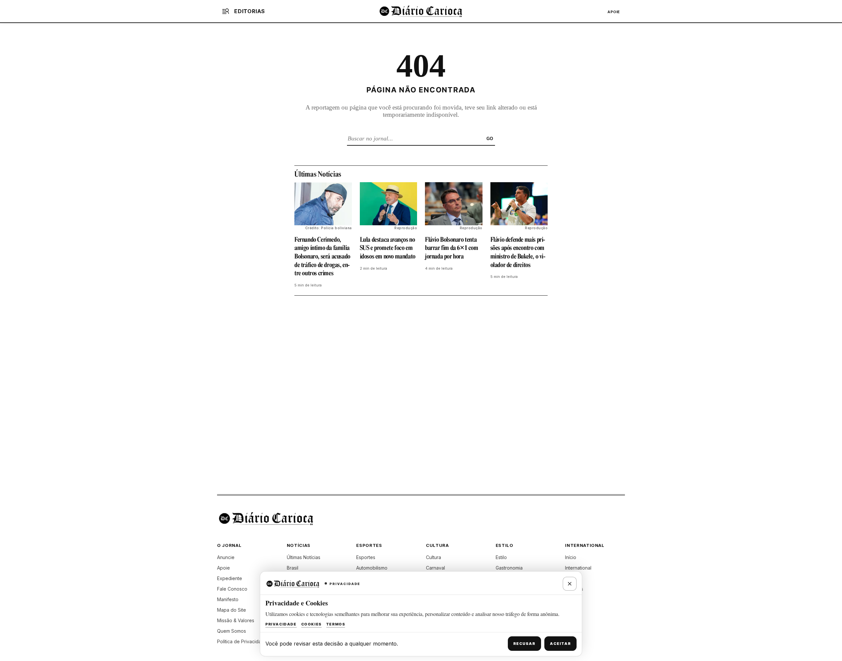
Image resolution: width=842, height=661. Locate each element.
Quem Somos (231, 631)
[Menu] (225, 11)
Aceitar (560, 643)
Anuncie (226, 557)
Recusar (524, 643)
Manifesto (227, 599)
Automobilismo (371, 568)
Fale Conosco (232, 589)
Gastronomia (509, 568)
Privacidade (281, 624)
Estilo (501, 557)
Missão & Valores (235, 620)
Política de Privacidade (242, 641)
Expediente (229, 578)
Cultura (433, 557)
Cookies (311, 624)
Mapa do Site (231, 610)
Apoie (613, 12)
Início (570, 557)
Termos (335, 624)
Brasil (292, 568)
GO (489, 138)
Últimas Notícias (303, 557)
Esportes (365, 557)
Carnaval (435, 568)
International (578, 568)
